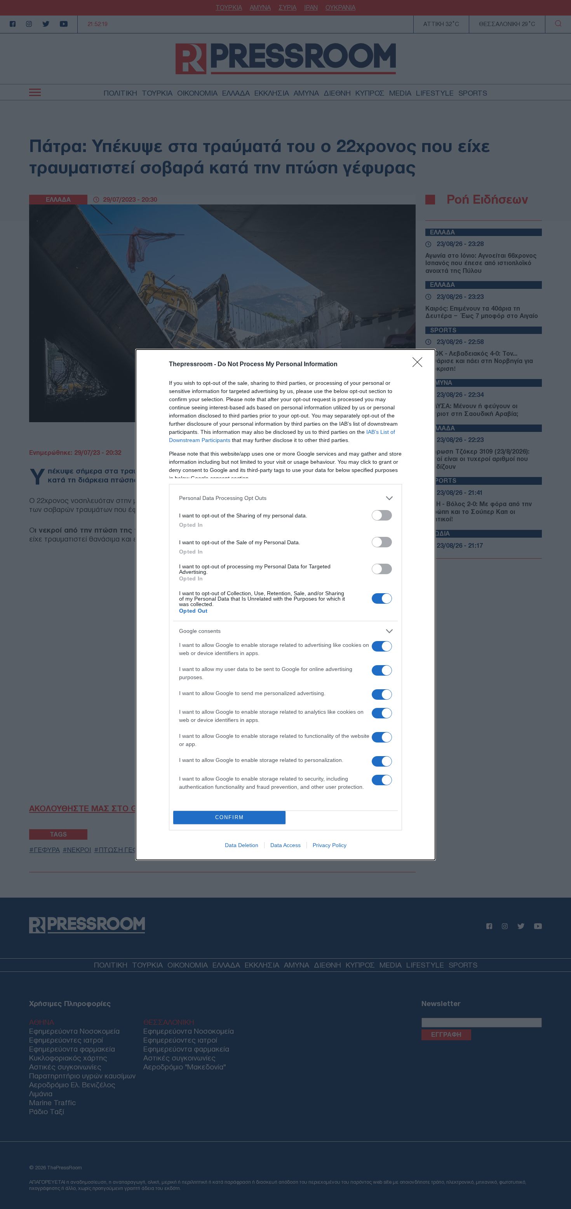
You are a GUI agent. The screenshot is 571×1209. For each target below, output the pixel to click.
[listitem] (285, 498)
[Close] (420, 364)
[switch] (382, 515)
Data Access (285, 845)
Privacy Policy (329, 845)
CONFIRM (229, 817)
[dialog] (285, 604)
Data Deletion (241, 845)
